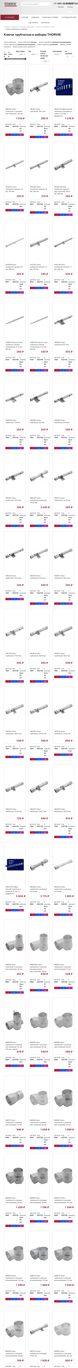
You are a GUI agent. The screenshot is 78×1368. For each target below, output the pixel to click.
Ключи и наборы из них (46, 27)
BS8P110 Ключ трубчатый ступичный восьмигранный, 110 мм (39, 1278)
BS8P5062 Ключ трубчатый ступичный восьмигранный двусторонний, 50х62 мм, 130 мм (38, 969)
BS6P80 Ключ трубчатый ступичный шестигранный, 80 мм (38, 1122)
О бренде (24, 17)
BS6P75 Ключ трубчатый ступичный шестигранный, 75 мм (13, 1122)
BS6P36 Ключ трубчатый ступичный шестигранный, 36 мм (13, 967)
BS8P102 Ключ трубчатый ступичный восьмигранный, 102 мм (63, 1200)
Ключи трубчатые (10, 42)
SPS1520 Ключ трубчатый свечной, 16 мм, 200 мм (38, 189)
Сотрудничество (68, 17)
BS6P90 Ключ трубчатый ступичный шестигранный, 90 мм (13, 1200)
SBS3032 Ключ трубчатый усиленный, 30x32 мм (38, 889)
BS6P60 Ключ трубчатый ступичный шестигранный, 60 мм (38, 1044)
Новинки (35, 17)
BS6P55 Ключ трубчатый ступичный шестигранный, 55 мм (62, 967)
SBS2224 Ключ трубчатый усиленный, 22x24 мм (62, 889)
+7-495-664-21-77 (63, 3)
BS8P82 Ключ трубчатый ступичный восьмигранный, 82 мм (63, 1353)
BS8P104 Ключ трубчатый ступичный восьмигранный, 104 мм (14, 1278)
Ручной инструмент (27, 27)
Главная (7, 27)
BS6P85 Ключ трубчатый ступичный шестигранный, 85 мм (62, 1122)
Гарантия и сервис (50, 17)
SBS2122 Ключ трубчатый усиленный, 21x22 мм (38, 1353)
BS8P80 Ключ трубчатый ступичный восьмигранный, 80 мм (14, 1353)
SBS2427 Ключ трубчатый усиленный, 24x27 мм (38, 500)
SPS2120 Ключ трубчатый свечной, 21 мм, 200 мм (38, 267)
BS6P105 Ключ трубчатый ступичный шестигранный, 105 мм (14, 111)
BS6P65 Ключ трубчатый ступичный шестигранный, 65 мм (62, 1044)
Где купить (33, 23)
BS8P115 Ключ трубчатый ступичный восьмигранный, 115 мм (63, 1278)
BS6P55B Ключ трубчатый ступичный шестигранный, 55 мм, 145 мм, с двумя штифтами (13, 1046)
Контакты (45, 23)
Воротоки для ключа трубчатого (24, 47)
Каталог (11, 17)
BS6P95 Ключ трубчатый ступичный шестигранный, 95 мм (38, 1200)
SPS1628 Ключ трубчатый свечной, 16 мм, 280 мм (14, 267)
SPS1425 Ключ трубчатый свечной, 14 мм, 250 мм (14, 189)
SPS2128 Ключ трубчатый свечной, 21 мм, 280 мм (62, 267)
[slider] (5, 59)
